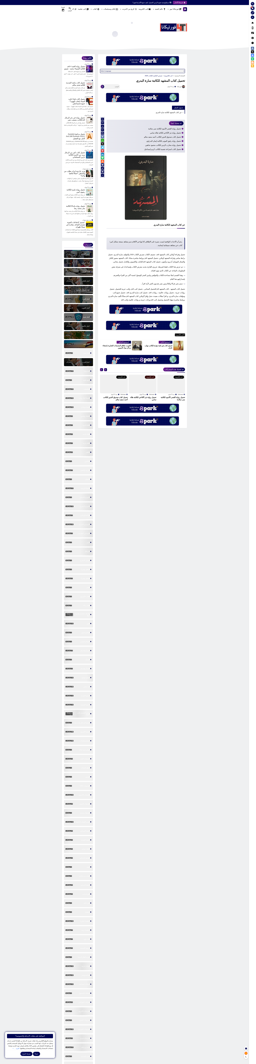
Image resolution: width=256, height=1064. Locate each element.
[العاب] (78, 588)
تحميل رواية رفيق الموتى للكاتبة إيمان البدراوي (163, 141)
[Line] (102, 158)
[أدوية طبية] (78, 380)
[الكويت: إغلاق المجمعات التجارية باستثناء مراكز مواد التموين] (137, 345)
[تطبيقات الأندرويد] (78, 795)
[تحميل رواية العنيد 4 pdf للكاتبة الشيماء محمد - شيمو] (89, 68)
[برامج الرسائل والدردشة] (78, 723)
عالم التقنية (159, 9)
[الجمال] (78, 479)
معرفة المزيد (26, 1054)
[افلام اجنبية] (78, 434)
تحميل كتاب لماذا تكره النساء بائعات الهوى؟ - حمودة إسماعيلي (77, 101)
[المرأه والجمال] (78, 669)
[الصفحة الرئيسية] (185, 9)
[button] (102, 137)
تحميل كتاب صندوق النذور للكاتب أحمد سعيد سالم (162, 137)
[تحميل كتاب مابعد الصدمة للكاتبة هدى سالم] (89, 85)
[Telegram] (102, 147)
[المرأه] (78, 660)
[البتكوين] (78, 461)
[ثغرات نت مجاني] (78, 876)
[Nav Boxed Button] (252, 13)
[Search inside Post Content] (102, 119)
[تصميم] (78, 777)
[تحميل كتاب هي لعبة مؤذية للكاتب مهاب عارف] (178, 345)
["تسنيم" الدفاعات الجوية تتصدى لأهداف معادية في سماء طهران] (89, 224)
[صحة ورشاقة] (78, 1047)
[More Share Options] (102, 175)
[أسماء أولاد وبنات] (78, 398)
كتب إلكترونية (168, 76)
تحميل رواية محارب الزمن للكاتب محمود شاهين (163, 145)
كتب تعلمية (82, 9)
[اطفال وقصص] (78, 416)
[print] (102, 172)
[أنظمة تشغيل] (78, 678)
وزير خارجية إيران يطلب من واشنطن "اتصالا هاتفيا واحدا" (74, 173)
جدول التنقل (178, 108)
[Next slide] (101, 369)
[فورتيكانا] (173, 27)
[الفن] (78, 624)
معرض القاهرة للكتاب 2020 (153, 76)
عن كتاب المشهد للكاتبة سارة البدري (169, 112)
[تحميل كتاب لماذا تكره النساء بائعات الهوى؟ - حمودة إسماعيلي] (89, 101)
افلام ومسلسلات (109, 9)
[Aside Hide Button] (246, 1048)
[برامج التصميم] (78, 714)
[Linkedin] (102, 154)
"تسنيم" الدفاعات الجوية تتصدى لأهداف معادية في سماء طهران (75, 224)
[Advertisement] (98, 27)
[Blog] (102, 169)
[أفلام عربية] (78, 443)
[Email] (102, 165)
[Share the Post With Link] (102, 133)
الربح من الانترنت (128, 9)
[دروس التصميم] (78, 948)
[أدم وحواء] (78, 371)
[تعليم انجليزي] (78, 840)
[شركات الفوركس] (78, 1002)
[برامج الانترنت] (78, 696)
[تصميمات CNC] (78, 786)
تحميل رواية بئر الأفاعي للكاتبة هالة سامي (165, 133)
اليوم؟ (63, 7)
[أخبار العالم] (78, 281)
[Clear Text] (102, 86)
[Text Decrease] (102, 130)
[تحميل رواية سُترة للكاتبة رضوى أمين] (89, 192)
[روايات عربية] (78, 966)
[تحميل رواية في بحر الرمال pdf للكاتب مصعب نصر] (89, 120)
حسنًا (36, 1054)
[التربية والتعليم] (78, 470)
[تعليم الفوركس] (78, 831)
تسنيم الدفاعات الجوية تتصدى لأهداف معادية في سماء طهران (148, 2)
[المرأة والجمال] (78, 651)
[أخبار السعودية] (78, 272)
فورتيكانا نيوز (174, 9)
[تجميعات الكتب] (78, 759)
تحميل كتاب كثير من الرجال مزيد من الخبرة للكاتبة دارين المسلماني (75, 155)
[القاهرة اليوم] (78, 633)
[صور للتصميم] (78, 1056)
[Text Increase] (102, 123)
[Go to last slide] (105, 369)
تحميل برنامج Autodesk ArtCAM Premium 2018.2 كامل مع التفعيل (75, 136)
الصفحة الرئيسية (180, 76)
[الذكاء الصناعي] (78, 705)
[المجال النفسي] (78, 642)
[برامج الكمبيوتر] (78, 732)
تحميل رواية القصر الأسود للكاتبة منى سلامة (164, 129)
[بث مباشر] (78, 687)
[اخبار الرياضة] (78, 263)
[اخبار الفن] (78, 299)
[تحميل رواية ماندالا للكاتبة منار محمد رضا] (89, 208)
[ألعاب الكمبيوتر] (78, 597)
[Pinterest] (102, 151)
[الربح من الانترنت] (78, 524)
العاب (95, 9)
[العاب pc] (78, 606)
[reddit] (102, 161)
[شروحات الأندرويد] (78, 1011)
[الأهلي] (78, 542)
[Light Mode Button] (246, 1053)
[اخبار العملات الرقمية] (78, 290)
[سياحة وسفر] (78, 975)
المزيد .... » (16, 1048)
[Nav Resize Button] (252, 17)
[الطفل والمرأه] (78, 579)
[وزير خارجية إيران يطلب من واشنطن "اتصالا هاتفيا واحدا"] (89, 173)
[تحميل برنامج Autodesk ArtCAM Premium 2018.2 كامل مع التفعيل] (89, 136)
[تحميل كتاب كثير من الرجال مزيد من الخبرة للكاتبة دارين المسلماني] (89, 154)
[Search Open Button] (252, 4)
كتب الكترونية (143, 9)
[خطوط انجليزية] (78, 921)
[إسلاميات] (78, 389)
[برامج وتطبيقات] (78, 741)
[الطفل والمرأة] (78, 570)
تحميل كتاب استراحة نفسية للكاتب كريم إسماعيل (162, 149)
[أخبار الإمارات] (78, 254)
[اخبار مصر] (78, 353)
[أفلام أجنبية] (78, 425)
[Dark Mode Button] (246, 1057)
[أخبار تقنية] (78, 317)
